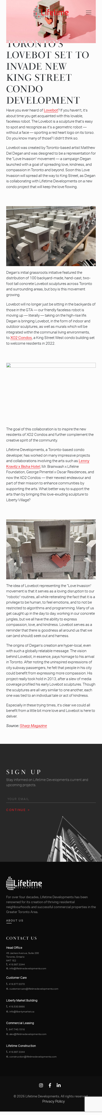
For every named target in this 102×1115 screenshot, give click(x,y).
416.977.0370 (17, 984)
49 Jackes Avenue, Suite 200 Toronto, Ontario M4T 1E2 (22, 957)
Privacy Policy (53, 1101)
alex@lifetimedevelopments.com (28, 1034)
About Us (15, 920)
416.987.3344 (17, 964)
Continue (16, 809)
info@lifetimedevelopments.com (27, 968)
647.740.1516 (17, 1029)
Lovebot (51, 110)
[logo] (51, 12)
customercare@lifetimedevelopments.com (33, 989)
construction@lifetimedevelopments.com (33, 1057)
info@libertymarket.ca (21, 1011)
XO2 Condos (21, 338)
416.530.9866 (17, 1006)
